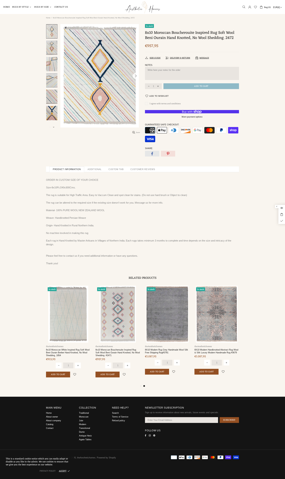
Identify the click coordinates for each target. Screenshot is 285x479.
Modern (82, 424)
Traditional (84, 413)
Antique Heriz (85, 435)
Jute (81, 420)
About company (53, 420)
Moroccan (83, 416)
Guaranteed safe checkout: (162, 124)
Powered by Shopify (106, 457)
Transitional (84, 428)
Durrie (82, 432)
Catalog (49, 424)
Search (115, 413)
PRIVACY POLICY (48, 471)
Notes (148, 65)
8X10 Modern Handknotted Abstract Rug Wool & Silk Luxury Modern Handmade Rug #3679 (216, 351)
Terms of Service (120, 416)
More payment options (192, 116)
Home (48, 18)
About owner (52, 416)
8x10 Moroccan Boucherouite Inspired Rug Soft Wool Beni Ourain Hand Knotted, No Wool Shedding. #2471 (117, 353)
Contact (49, 428)
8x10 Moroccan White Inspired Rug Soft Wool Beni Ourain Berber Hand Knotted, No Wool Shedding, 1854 (68, 353)
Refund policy (118, 420)
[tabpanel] (167, 333)
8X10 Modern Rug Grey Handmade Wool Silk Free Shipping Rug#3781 (166, 351)
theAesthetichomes (142, 7)
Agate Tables (85, 439)
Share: (149, 148)
